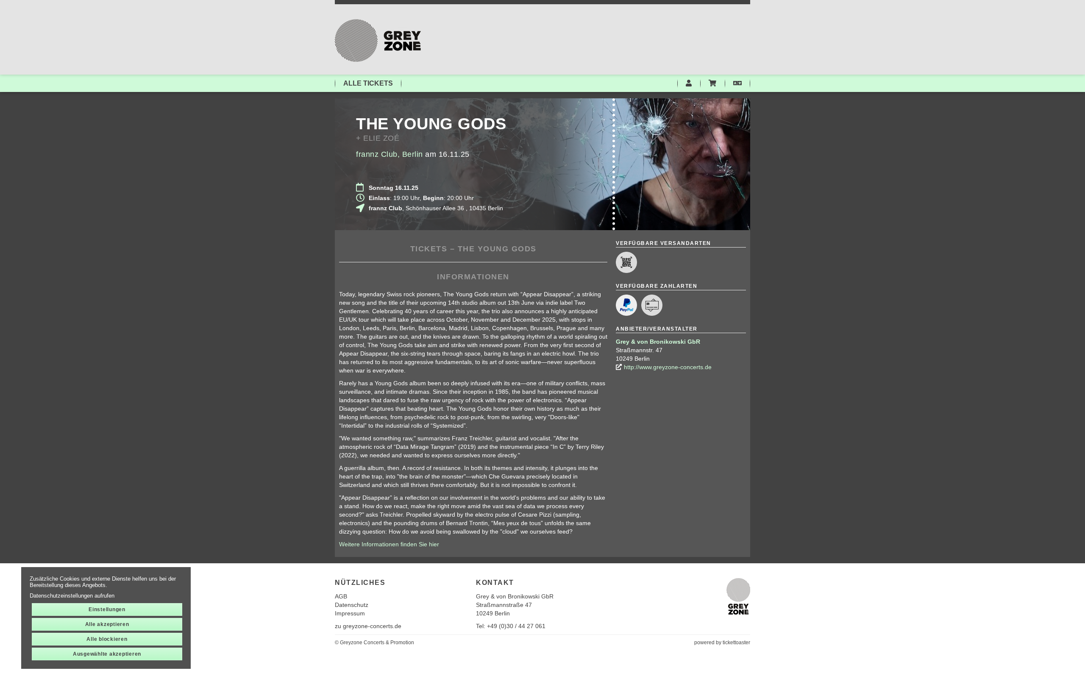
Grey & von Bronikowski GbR (658, 341)
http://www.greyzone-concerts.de (668, 367)
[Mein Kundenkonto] (688, 83)
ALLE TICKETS (368, 83)
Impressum (350, 613)
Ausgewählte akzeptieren (107, 654)
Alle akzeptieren (107, 624)
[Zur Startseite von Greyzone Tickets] (542, 40)
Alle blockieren (106, 639)
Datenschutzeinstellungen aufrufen (72, 596)
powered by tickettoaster (722, 642)
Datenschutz (351, 604)
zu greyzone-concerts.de (368, 626)
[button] (737, 83)
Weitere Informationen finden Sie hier (389, 544)
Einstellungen (107, 609)
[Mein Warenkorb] (712, 83)
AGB (341, 596)
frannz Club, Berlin (389, 154)
